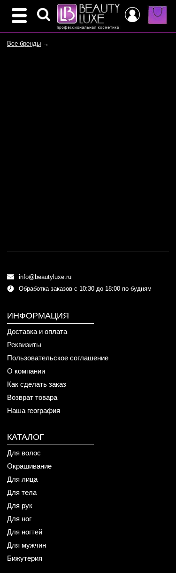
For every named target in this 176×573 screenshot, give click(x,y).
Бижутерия (24, 558)
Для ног (19, 519)
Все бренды (24, 43)
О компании (26, 371)
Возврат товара (32, 397)
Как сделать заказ (36, 384)
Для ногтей (24, 532)
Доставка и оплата (37, 331)
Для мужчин (26, 545)
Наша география (33, 410)
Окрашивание (29, 466)
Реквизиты (24, 345)
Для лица (22, 479)
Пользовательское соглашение (57, 358)
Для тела (22, 492)
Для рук (19, 505)
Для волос (24, 453)
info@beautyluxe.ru (45, 276)
